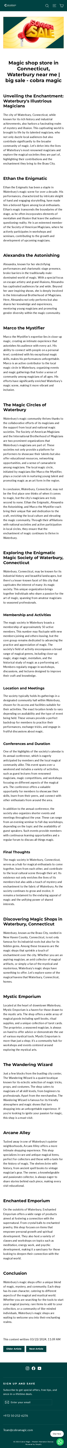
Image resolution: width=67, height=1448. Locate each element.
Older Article (13, 1348)
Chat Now (57, 1434)
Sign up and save (19, 1383)
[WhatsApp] (60, 1442)
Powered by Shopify (34, 1444)
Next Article (36, 1348)
